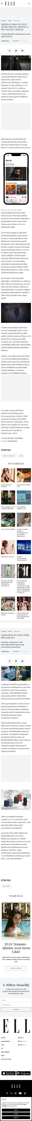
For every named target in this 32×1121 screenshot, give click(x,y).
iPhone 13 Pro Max (8, 456)
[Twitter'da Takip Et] (11, 1093)
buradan (4, 441)
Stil (2, 1048)
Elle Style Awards (23, 1041)
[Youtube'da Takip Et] (20, 1093)
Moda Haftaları (5, 1052)
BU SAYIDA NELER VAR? (16, 968)
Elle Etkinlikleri (22, 1045)
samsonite (6, 886)
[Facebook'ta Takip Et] (7, 1093)
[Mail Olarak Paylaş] (22, 50)
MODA (3, 1038)
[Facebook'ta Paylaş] (9, 50)
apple (21, 456)
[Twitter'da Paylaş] (16, 50)
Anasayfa (3, 20)
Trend (2, 1045)
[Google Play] (23, 1073)
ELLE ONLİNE (16, 41)
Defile (2, 1055)
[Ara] (29, 3)
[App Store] (8, 1073)
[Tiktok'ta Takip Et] (25, 1093)
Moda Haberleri (5, 1041)
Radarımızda (17, 20)
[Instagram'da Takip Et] (15, 1093)
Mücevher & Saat (6, 1059)
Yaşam (9, 20)
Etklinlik (21, 1038)
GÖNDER (16, 1009)
